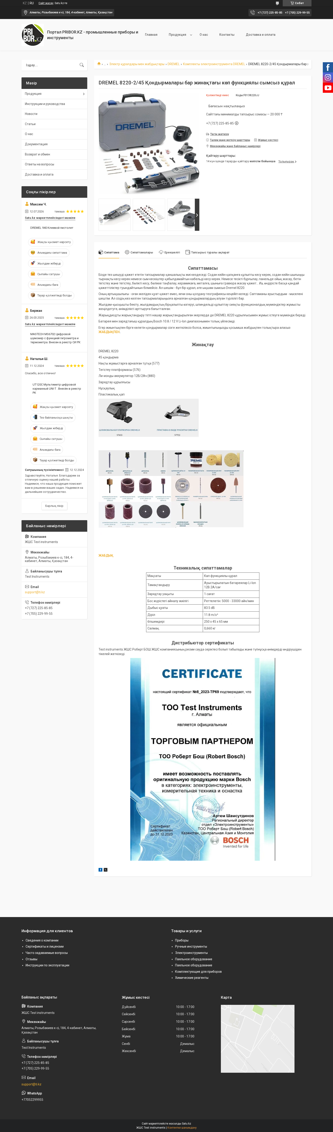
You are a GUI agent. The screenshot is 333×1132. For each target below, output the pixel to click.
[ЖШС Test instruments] (33, 35)
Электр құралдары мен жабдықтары (136, 64)
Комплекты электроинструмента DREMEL (214, 64)
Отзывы (31, 959)
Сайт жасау (46, 3)
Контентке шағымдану (182, 1127)
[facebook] (100, 870)
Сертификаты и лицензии (45, 946)
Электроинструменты (191, 953)
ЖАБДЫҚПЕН (109, 332)
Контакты (226, 34)
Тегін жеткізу (219, 134)
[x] (105, 870)
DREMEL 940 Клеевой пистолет (51, 227)
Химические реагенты (191, 977)
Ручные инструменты (191, 946)
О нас (204, 34)
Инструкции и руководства (45, 104)
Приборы (181, 940)
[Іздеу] (81, 65)
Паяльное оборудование (193, 959)
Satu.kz (186, 1123)
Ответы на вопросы (39, 164)
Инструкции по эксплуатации (47, 965)
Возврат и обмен (37, 154)
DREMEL (174, 64)
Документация (36, 144)
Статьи (30, 124)
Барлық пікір (54, 506)
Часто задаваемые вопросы (47, 953)
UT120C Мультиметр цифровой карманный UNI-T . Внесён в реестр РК (57, 388)
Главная (151, 34)
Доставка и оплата (260, 34)
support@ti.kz (35, 592)
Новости (31, 114)
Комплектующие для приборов (198, 971)
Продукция (177, 34)
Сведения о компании (42, 940)
